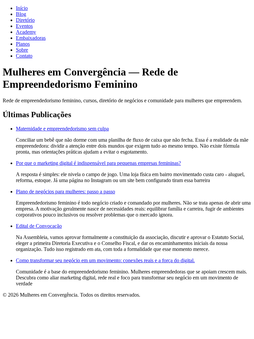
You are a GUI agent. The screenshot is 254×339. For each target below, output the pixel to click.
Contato (24, 56)
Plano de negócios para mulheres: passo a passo (65, 191)
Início (22, 8)
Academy (26, 32)
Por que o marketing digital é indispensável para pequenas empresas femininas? (98, 163)
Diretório (25, 20)
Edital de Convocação (39, 226)
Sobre (22, 50)
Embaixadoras (31, 38)
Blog (21, 14)
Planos (23, 44)
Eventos (24, 26)
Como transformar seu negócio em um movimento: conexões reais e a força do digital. (105, 260)
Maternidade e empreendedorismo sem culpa (62, 128)
